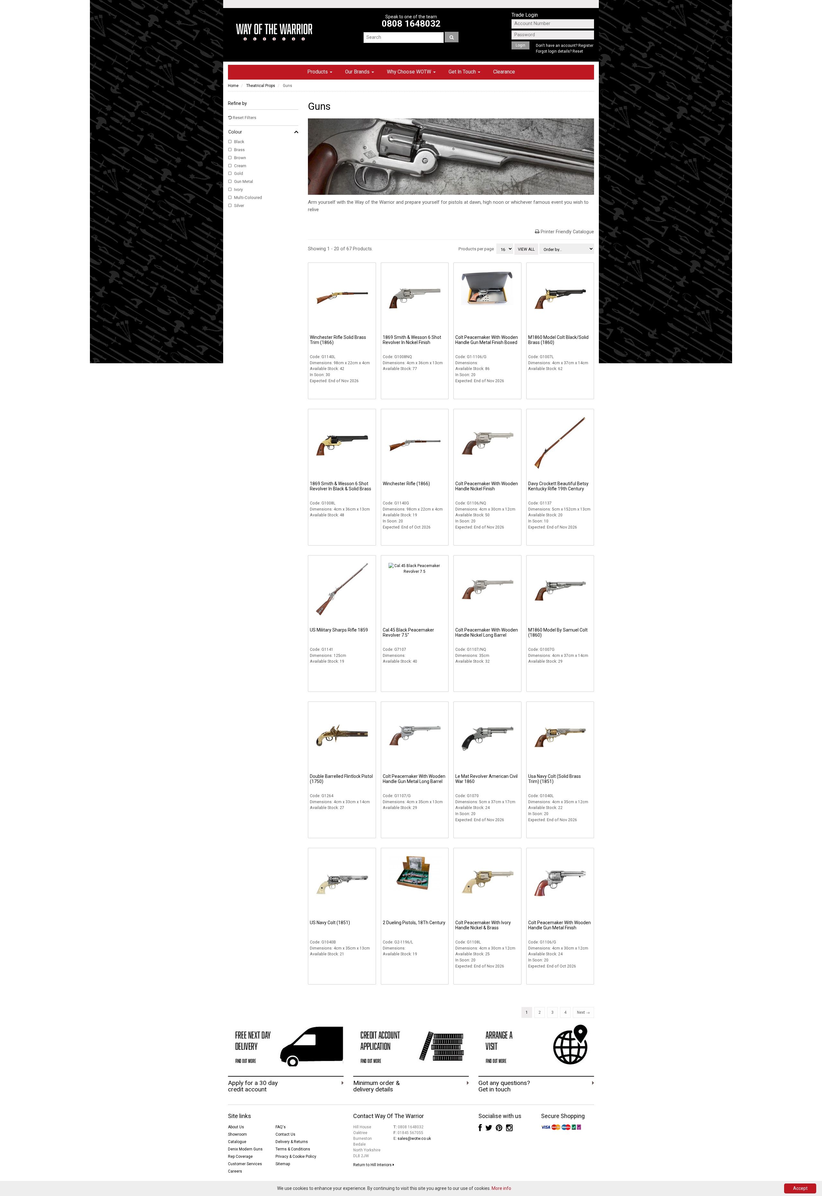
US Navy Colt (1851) (330, 922)
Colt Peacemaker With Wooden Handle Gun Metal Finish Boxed (486, 340)
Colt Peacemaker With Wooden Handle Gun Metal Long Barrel (414, 779)
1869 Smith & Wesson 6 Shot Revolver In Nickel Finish (412, 340)
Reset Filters (244, 117)
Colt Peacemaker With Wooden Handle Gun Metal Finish (559, 925)
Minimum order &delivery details (376, 1086)
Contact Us (285, 1134)
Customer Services (245, 1164)
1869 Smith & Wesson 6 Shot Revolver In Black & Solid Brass (340, 486)
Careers (235, 1171)
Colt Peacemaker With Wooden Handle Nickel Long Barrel (486, 632)
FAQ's (280, 1127)
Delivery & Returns (291, 1142)
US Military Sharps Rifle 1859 (339, 629)
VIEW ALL (526, 249)
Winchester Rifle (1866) (406, 483)
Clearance (504, 72)
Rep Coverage (240, 1156)
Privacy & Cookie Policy (295, 1156)
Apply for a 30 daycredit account (253, 1086)
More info (501, 1188)
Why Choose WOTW (410, 72)
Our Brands (358, 72)
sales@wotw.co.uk (414, 1138)
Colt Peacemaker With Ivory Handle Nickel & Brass (483, 925)
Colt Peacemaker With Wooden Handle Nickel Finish (486, 486)
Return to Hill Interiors (373, 1165)
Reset (578, 51)
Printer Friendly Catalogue (567, 232)
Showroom (237, 1134)
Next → (583, 1012)
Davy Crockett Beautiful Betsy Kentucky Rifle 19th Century (558, 486)
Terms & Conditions (292, 1149)
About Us (236, 1127)
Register (585, 45)
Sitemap (282, 1164)
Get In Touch (463, 72)
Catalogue (237, 1142)
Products (318, 72)
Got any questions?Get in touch (504, 1086)
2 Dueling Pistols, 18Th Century (414, 922)
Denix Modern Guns (245, 1149)
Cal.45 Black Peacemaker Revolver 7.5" (408, 632)
